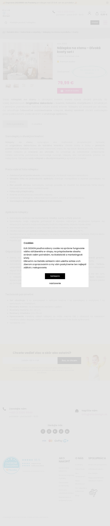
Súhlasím (55, 276)
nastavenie (55, 283)
